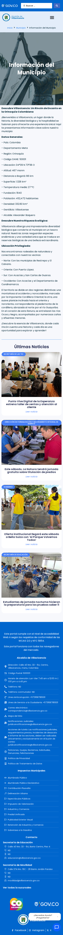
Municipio (21, 27)
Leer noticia (31, 412)
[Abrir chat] (57, 927)
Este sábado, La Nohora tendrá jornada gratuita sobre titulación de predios (31, 470)
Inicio (10, 27)
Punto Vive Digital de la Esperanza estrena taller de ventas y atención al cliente (31, 404)
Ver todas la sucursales (17, 887)
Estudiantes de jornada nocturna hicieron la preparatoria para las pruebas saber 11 (31, 603)
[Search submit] (57, 5)
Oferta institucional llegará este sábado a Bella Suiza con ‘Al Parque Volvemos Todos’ (31, 537)
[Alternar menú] (52, 17)
